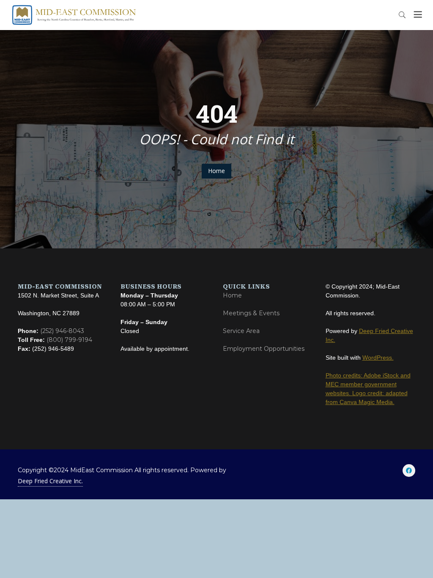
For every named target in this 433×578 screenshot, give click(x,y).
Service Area (241, 331)
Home (216, 171)
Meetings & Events (251, 313)
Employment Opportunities (263, 348)
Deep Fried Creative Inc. (50, 481)
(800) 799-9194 (69, 340)
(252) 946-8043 (62, 331)
